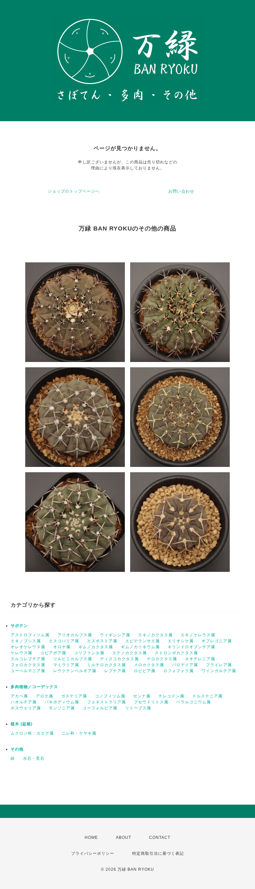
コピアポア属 (53, 653)
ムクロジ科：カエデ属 (32, 733)
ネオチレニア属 (200, 659)
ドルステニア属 (207, 696)
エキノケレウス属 (198, 635)
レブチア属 (115, 670)
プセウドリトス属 (151, 702)
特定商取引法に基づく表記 (158, 853)
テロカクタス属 (162, 659)
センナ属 (141, 696)
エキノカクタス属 (155, 635)
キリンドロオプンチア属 (191, 647)
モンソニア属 (62, 708)
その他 (17, 749)
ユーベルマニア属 (28, 670)
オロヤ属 (61, 647)
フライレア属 (219, 665)
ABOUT (123, 837)
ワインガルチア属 (219, 670)
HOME (91, 837)
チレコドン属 (171, 696)
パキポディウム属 (61, 702)
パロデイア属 (185, 665)
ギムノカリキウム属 (140, 647)
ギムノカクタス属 (95, 647)
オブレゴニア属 (217, 641)
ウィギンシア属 (115, 635)
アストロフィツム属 (30, 635)
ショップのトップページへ (74, 191)
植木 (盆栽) (22, 724)
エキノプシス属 (26, 641)
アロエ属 (44, 696)
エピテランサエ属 (142, 641)
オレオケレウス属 (28, 647)
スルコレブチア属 (28, 659)
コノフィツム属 (110, 696)
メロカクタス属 (149, 665)
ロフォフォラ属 (178, 670)
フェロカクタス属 (28, 665)
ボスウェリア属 (26, 708)
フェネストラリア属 (106, 702)
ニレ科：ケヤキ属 (79, 733)
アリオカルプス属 (74, 635)
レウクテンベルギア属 (74, 670)
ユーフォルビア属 (100, 708)
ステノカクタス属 (129, 653)
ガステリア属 (74, 696)
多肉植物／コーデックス (34, 686)
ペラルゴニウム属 (193, 702)
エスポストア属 (102, 641)
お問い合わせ (181, 191)
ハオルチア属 (24, 702)
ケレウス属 (21, 653)
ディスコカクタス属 (119, 659)
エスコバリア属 (64, 641)
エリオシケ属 (181, 641)
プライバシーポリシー (92, 853)
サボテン (19, 625)
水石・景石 (33, 758)
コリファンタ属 (89, 653)
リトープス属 (138, 708)
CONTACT (159, 837)
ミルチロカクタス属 (106, 665)
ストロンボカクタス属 (176, 653)
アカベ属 (19, 696)
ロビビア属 (144, 670)
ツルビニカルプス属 (72, 659)
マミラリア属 (66, 665)
